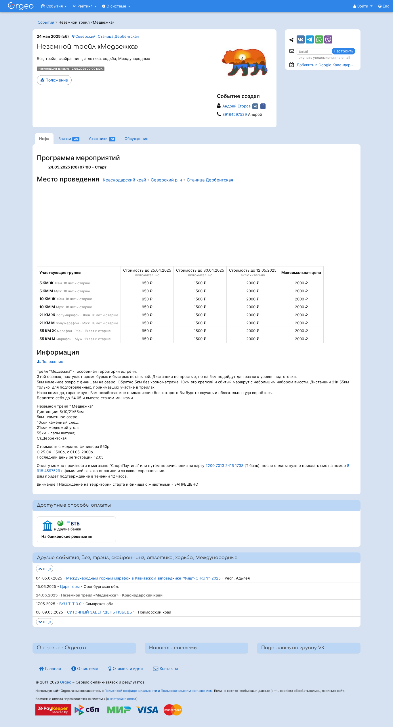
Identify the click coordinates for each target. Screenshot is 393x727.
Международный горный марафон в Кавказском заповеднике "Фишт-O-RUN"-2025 (143, 578)
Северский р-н (166, 180)
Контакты (168, 668)
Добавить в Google (324, 65)
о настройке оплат (121, 699)
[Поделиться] (301, 39)
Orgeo (65, 682)
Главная (52, 668)
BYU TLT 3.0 (70, 603)
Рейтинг (85, 6)
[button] (362, 6)
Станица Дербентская (210, 180)
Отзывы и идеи (127, 668)
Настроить (343, 51)
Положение (56, 79)
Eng (385, 6)
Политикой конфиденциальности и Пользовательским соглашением (158, 691)
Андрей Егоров (236, 106)
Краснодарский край (124, 180)
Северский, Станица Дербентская (106, 36)
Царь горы (70, 586)
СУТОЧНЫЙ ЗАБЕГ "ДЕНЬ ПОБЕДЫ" (100, 612)
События (54, 6)
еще (46, 568)
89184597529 (234, 114)
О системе (116, 6)
